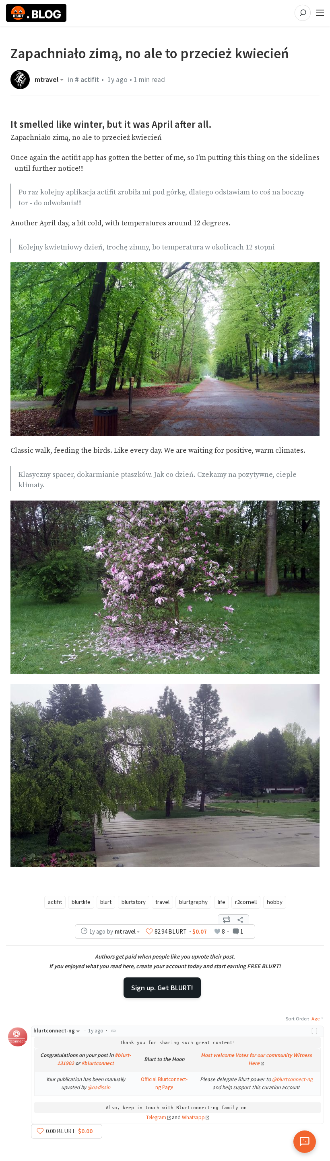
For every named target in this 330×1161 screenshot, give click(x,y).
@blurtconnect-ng (292, 1079)
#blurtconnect (97, 1063)
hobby (275, 901)
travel (162, 901)
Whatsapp (193, 1117)
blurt (105, 901)
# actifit (87, 79)
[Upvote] (149, 931)
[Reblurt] (226, 919)
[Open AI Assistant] (304, 1141)
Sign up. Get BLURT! (162, 987)
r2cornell (246, 901)
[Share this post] (240, 919)
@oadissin (98, 1087)
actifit (55, 901)
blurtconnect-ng (54, 1030)
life (221, 901)
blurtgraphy (193, 901)
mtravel (47, 79)
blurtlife (81, 901)
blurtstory (134, 901)
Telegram (156, 1117)
